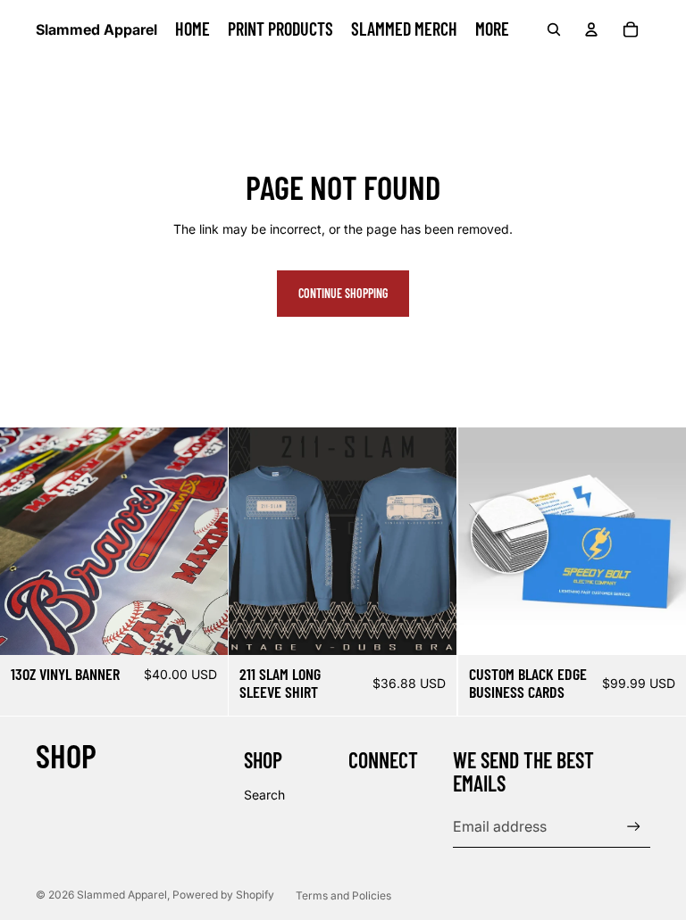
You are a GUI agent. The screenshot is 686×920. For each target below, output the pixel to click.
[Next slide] (201, 540)
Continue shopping (343, 293)
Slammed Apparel (122, 894)
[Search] (553, 29)
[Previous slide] (27, 540)
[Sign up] (633, 826)
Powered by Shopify (223, 894)
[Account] (591, 29)
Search (264, 794)
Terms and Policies (343, 895)
